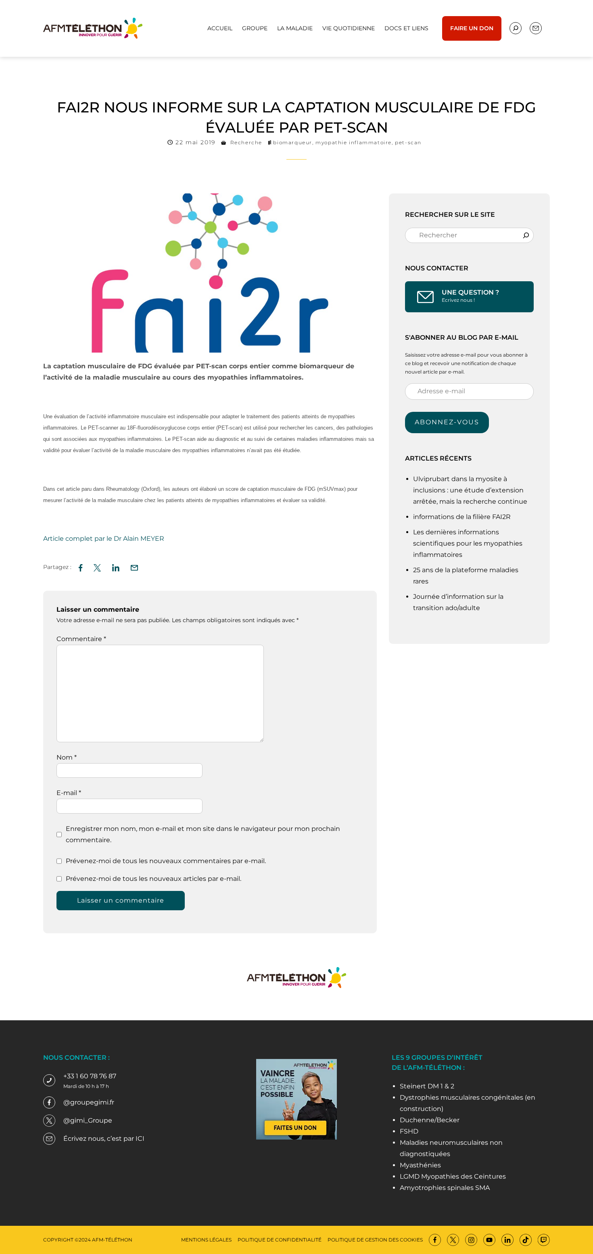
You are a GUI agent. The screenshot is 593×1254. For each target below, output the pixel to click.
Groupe (254, 28)
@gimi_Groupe (87, 1120)
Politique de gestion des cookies (375, 1240)
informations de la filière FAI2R (462, 517)
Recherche (246, 142)
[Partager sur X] (97, 566)
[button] (134, 566)
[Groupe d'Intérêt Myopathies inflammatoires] (92, 27)
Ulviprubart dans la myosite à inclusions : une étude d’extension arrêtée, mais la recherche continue (471, 490)
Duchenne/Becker (429, 1120)
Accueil (219, 28)
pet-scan (408, 142)
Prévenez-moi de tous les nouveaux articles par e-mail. (153, 878)
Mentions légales (206, 1240)
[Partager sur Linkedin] (115, 566)
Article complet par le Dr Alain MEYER (103, 538)
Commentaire (81, 639)
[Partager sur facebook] (80, 566)
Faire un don (471, 28)
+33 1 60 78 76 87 (89, 1076)
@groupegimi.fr (88, 1102)
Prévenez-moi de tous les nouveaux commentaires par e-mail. (166, 861)
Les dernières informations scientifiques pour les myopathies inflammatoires (467, 543)
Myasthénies (420, 1165)
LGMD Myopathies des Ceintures (453, 1176)
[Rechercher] (526, 235)
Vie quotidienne (348, 28)
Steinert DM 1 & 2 (427, 1086)
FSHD (409, 1131)
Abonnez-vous (447, 422)
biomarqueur (292, 142)
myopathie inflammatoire (353, 142)
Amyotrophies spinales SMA (445, 1188)
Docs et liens (406, 28)
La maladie (295, 28)
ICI (140, 1138)
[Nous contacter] (515, 28)
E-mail (68, 793)
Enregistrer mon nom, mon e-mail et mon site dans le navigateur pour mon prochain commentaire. (203, 834)
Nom (66, 757)
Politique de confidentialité (280, 1240)
